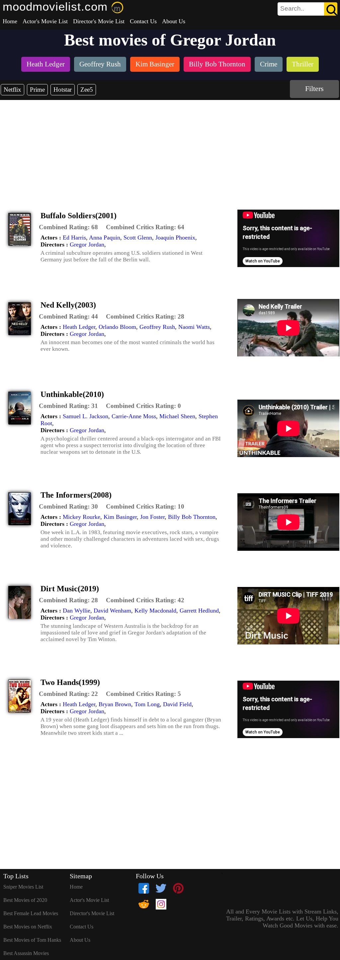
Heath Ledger (79, 327)
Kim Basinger (120, 517)
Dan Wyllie (76, 610)
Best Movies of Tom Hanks (32, 940)
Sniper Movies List (23, 887)
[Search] (330, 9)
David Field (177, 704)
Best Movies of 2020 (25, 900)
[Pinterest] (178, 888)
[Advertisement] (170, 149)
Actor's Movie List (45, 21)
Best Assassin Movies (26, 953)
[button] (68, 227)
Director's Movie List (99, 21)
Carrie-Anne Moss (134, 416)
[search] (307, 9)
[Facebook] (144, 888)
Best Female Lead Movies (30, 913)
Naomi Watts (194, 327)
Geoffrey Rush (157, 327)
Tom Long (147, 704)
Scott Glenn (138, 237)
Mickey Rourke (81, 517)
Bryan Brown (115, 704)
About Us (173, 21)
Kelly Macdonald (155, 610)
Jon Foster (152, 517)
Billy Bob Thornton (191, 517)
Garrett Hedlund (199, 610)
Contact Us (143, 21)
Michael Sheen (177, 416)
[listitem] (46, 65)
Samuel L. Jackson (85, 416)
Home (10, 21)
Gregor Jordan (87, 244)
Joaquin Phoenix (175, 237)
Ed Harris (74, 237)
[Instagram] (161, 904)
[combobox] (292, 8)
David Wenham (112, 610)
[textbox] (292, 8)
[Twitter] (161, 888)
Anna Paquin (104, 237)
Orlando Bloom (117, 327)
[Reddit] (144, 904)
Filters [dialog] (314, 88)
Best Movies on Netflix (27, 926)
